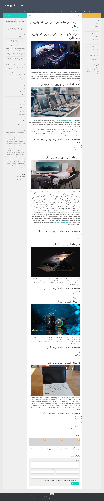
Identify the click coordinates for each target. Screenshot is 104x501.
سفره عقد (53, 11)
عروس (47, 11)
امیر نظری (75, 30)
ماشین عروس (22, 11)
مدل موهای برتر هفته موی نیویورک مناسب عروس (14, 146)
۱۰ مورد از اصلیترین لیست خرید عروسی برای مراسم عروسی (15, 159)
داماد (68, 11)
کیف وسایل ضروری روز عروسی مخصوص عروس (13, 157)
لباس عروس (31, 11)
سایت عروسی (14, 5)
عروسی (97, 11)
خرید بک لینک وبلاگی (20, 179)
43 (30, 15)
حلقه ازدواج (73, 11)
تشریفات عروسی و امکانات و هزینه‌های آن (15, 139)
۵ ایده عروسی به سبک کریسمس (17, 165)
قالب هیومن (35, 498)
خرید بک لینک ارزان (21, 176)
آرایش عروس (90, 11)
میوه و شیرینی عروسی (13, 148)
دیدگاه (77, 460)
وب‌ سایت (77, 474)
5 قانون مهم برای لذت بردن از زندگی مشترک (18, 132)
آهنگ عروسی (81, 11)
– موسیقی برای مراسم (15, 168)
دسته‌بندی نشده (20, 104)
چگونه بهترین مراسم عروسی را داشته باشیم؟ (14, 156)
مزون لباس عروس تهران (21, 148)
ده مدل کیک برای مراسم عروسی (16, 45)
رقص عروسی (61, 11)
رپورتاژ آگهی (21, 107)
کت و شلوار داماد (40, 11)
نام (53, 469)
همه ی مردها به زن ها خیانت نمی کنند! (13, 152)
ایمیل (77, 469)
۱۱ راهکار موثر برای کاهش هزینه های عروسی (18, 161)
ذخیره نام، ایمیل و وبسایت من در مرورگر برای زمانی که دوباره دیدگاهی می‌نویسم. (60, 480)
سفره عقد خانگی (13, 145)
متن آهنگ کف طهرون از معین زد (17, 36)
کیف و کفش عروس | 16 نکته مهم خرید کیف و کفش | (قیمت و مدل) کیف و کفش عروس (16, 59)
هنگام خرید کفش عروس (21, 154)
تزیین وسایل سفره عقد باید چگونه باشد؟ (15, 64)
